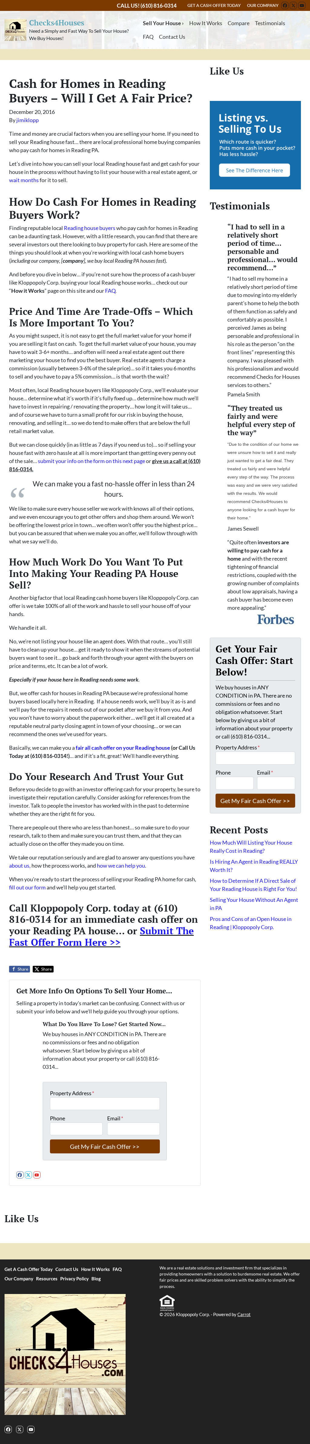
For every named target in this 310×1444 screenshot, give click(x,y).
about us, (20, 865)
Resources (47, 1278)
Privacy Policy (74, 1278)
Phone (57, 1118)
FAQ (148, 36)
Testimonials (270, 23)
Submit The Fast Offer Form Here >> (101, 936)
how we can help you (121, 865)
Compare (238, 23)
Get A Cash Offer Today (29, 1269)
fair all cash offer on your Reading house (123, 747)
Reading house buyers (89, 228)
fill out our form (27, 887)
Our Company (19, 1278)
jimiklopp (27, 120)
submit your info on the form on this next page (91, 461)
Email (115, 1118)
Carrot (244, 1314)
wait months (24, 180)
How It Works (205, 23)
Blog (96, 1278)
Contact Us (172, 36)
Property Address (72, 1093)
